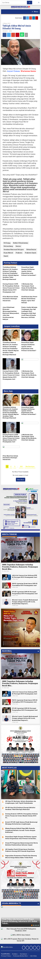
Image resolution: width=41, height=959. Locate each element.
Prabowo (19, 253)
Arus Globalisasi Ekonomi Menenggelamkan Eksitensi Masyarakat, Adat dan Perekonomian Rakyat (11, 313)
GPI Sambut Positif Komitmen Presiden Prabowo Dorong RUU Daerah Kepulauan (20, 850)
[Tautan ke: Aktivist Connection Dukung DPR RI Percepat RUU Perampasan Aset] (6, 577)
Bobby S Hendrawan (20, 243)
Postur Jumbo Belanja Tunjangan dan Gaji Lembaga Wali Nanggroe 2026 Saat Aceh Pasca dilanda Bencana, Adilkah (29, 312)
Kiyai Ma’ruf (8, 253)
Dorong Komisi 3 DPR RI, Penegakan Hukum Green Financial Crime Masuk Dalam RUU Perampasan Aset (11, 288)
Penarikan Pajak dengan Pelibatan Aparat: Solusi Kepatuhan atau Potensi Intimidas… (21, 837)
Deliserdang (8, 246)
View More (20, 479)
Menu (36, 12)
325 (21, 466)
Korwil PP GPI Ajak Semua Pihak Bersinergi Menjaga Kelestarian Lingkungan (21, 823)
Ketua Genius (31, 249)
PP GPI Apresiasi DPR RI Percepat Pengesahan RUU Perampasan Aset (25, 592)
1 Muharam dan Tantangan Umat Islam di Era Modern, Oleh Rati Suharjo (29, 287)
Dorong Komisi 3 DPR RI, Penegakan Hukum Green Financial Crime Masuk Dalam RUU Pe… (21, 815)
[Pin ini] (17, 35)
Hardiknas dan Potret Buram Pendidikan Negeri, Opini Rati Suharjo (29, 300)
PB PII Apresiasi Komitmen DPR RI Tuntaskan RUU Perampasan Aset (24, 584)
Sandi (6, 256)
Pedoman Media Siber (20, 956)
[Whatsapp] (22, 34)
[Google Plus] (30, 18)
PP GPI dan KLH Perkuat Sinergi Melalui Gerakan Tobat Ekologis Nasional (20, 808)
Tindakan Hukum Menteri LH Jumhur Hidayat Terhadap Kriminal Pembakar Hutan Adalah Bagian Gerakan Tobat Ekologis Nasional (11, 273)
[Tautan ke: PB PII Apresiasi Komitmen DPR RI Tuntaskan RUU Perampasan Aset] (6, 585)
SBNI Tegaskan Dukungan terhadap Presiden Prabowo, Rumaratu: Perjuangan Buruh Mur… (20, 566)
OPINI (10, 31)
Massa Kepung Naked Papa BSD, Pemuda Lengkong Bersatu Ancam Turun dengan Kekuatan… (20, 830)
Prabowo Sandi (30, 253)
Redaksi (15, 954)
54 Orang (7, 243)
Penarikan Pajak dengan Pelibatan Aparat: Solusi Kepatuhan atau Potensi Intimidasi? (28, 271)
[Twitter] (27, 18)
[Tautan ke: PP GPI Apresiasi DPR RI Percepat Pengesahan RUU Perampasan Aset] (6, 593)
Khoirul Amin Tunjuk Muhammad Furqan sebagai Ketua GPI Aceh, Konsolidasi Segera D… (25, 602)
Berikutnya (30, 466)
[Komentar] (26, 35)
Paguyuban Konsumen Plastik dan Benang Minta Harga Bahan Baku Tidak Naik (21, 856)
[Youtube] (36, 18)
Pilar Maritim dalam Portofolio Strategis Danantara (10, 298)
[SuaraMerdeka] (20, 7)
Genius (18, 246)
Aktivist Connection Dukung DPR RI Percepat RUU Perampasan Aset (24, 576)
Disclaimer (23, 954)
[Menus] (39, 2)
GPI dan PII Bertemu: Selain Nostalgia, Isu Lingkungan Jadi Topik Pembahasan (20, 802)
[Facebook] (24, 18)
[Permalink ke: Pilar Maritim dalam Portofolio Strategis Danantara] (11, 450)
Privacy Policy (6, 956)
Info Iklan (33, 956)
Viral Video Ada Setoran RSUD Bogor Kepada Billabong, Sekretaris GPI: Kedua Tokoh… (19, 921)
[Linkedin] (33, 18)
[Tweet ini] (9, 35)
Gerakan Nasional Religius (14, 249)
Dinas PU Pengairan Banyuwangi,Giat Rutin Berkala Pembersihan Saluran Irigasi (21, 844)
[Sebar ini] (4, 35)
